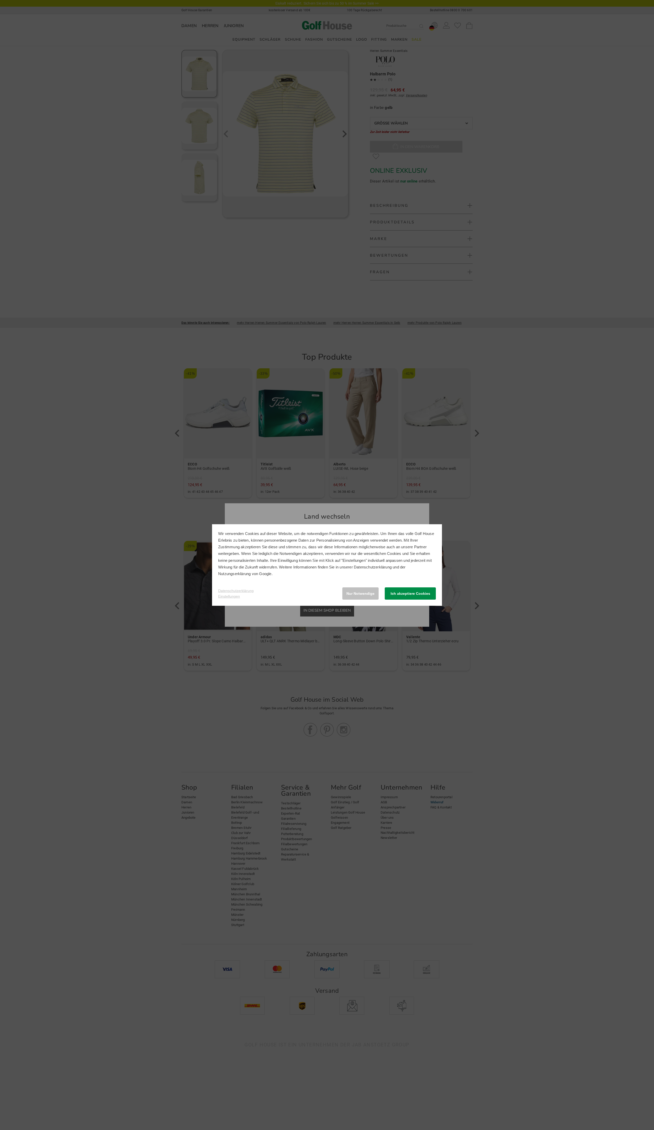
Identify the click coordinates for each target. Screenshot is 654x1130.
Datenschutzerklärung (373, 567)
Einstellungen (229, 596)
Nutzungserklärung (234, 574)
